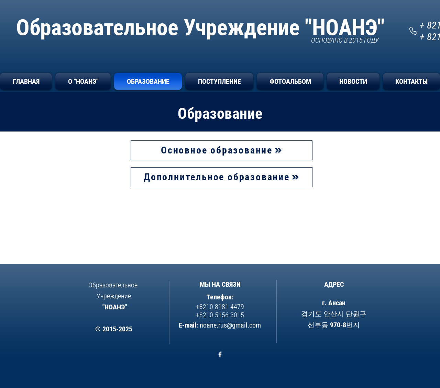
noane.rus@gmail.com (230, 325)
